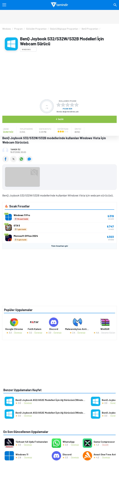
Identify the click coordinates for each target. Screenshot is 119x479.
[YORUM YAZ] (29, 161)
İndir (60, 119)
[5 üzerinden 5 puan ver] (76, 105)
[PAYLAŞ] (6, 161)
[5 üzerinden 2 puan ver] (63, 105)
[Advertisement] (59, 75)
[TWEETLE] (14, 161)
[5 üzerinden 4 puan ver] (72, 105)
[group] (59, 178)
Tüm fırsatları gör (59, 246)
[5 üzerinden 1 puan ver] (58, 105)
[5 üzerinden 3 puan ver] (67, 105)
